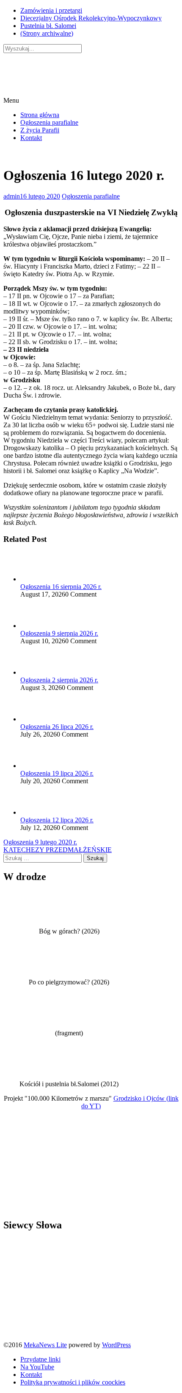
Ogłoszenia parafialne (49, 122)
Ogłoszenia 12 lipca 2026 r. (57, 820)
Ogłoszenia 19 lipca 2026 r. (57, 773)
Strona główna (39, 114)
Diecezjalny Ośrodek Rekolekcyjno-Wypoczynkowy (91, 18)
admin (11, 196)
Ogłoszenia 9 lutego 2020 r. (40, 842)
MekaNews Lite (45, 1344)
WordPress (116, 1344)
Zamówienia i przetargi (51, 10)
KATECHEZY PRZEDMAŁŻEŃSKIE (57, 849)
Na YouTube (37, 1367)
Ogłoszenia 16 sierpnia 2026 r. (61, 586)
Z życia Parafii (39, 130)
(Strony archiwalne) (46, 33)
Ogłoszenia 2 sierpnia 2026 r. (59, 680)
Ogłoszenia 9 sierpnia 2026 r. (59, 633)
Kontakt (31, 137)
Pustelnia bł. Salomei (48, 25)
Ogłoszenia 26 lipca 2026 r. (57, 726)
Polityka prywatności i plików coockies (72, 1382)
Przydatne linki (40, 1359)
